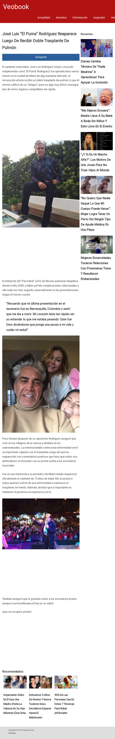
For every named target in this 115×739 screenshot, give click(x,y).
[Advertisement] (41, 117)
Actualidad (43, 17)
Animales (61, 17)
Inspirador (99, 17)
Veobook (16, 7)
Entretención (80, 17)
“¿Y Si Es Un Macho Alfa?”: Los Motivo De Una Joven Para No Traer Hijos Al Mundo (96, 162)
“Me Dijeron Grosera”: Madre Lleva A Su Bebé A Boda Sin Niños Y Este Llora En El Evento (96, 118)
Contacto (12, 733)
